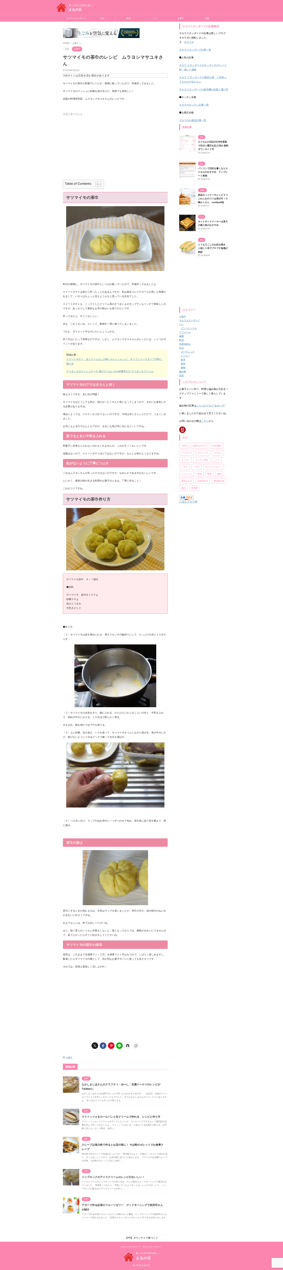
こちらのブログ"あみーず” (210, 405)
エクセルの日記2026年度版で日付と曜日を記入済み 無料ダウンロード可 (213, 145)
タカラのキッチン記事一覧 (194, 104)
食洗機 (194, 488)
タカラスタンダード (75, 18)
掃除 (219, 474)
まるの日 (75, 9)
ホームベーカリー (213, 466)
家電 (209, 474)
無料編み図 (219, 481)
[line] (119, 1045)
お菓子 (181, 18)
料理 (128, 18)
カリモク (218, 452)
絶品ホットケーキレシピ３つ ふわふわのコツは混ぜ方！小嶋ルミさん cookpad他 (213, 198)
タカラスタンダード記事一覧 (195, 49)
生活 (102, 18)
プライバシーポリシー (152, 1247)
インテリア (186, 452)
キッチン (185, 459)
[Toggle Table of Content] (97, 184)
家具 (200, 474)
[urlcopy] (135, 1045)
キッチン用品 (201, 459)
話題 (207, 18)
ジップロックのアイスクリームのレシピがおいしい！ (113, 1177)
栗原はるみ (186, 481)
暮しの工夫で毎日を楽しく (148, 1253)
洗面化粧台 (203, 481)
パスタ (196, 466)
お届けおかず (199, 445)
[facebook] (103, 1045)
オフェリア (203, 452)
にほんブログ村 (188, 501)
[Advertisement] (115, 149)
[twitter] (95, 1045)
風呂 (183, 488)
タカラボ (189, 42)
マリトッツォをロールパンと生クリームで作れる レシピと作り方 (121, 1116)
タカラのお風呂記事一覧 (192, 120)
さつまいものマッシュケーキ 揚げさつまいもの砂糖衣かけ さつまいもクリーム (110, 371)
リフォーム (186, 474)
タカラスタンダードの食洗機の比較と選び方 (203, 89)
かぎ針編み (216, 445)
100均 (184, 445)
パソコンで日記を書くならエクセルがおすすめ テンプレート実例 (213, 172)
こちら (205, 421)
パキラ (184, 466)
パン (154, 18)
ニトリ (217, 459)
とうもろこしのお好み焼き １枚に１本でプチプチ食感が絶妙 (213, 248)
